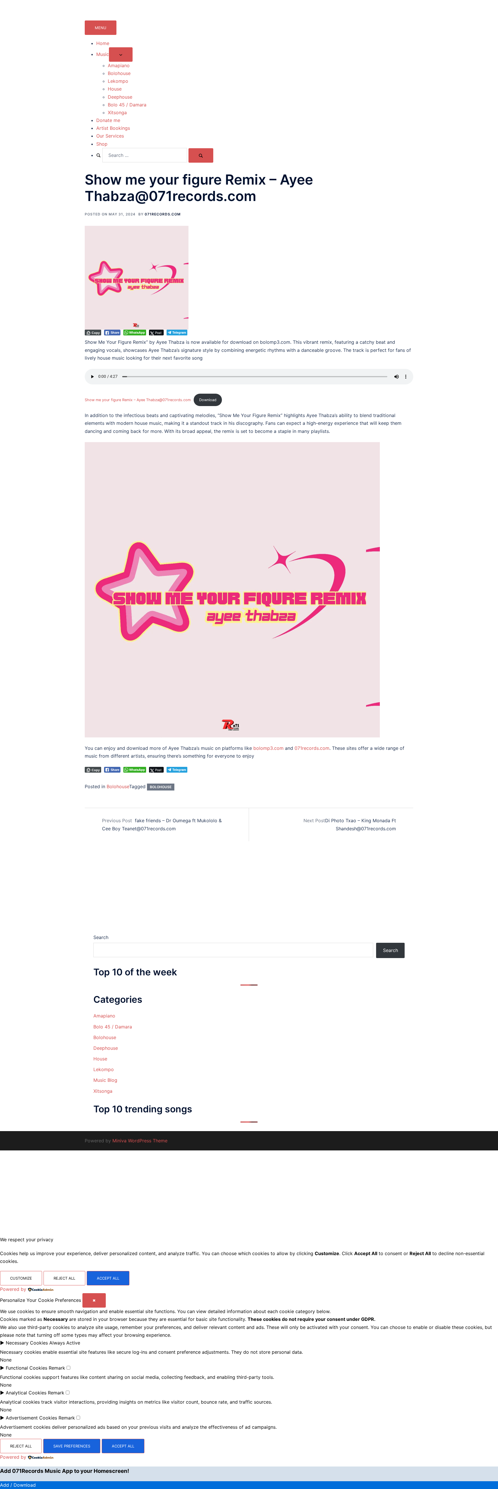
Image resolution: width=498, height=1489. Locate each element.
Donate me (108, 120)
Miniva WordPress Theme (139, 1140)
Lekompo (118, 81)
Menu (100, 27)
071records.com (163, 214)
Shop (101, 144)
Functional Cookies (26, 1368)
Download (207, 400)
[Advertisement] (249, 891)
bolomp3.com (268, 748)
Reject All (64, 1278)
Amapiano (119, 65)
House (115, 89)
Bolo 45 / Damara (127, 105)
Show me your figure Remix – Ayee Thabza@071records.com (138, 400)
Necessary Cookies (27, 1343)
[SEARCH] (200, 155)
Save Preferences (71, 1446)
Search (100, 937)
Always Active (64, 1343)
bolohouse (160, 787)
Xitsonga (117, 112)
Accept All (108, 1278)
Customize (21, 1278)
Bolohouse (119, 73)
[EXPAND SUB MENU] (121, 54)
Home (102, 43)
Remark (57, 1368)
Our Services (110, 136)
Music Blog (105, 1080)
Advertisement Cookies (31, 1418)
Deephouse (120, 97)
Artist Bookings (113, 128)
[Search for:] (141, 155)
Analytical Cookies (26, 1393)
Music (102, 54)
